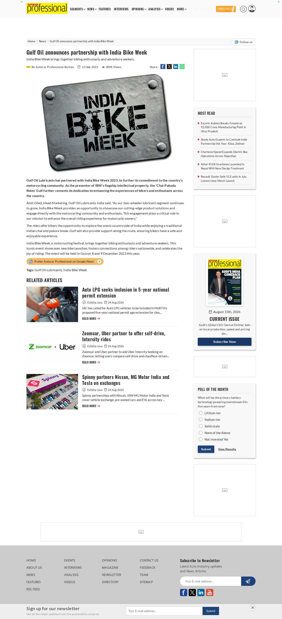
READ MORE (91, 319)
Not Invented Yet (216, 439)
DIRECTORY (110, 582)
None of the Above (217, 433)
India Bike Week (75, 270)
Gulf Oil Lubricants (48, 270)
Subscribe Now (224, 341)
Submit (206, 449)
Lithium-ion (212, 413)
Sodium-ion (212, 419)
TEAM (144, 575)
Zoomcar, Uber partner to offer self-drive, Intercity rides (123, 336)
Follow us (246, 42)
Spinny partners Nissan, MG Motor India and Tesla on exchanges (125, 380)
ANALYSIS (154, 9)
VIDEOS (169, 9)
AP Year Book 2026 (201, 9)
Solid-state (212, 426)
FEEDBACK (147, 567)
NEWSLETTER (111, 575)
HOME (31, 560)
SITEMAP (146, 582)
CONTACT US (149, 560)
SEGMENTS (76, 9)
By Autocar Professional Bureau (53, 67)
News (42, 41)
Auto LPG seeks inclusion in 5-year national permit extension (125, 292)
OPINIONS (138, 9)
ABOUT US (34, 567)
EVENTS (69, 560)
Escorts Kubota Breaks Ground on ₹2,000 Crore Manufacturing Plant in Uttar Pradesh (223, 127)
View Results (227, 449)
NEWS (90, 9)
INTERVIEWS (121, 9)
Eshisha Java (95, 302)
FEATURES (105, 9)
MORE (180, 9)
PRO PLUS (225, 9)
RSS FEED (33, 589)
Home (31, 41)
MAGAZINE (110, 567)
